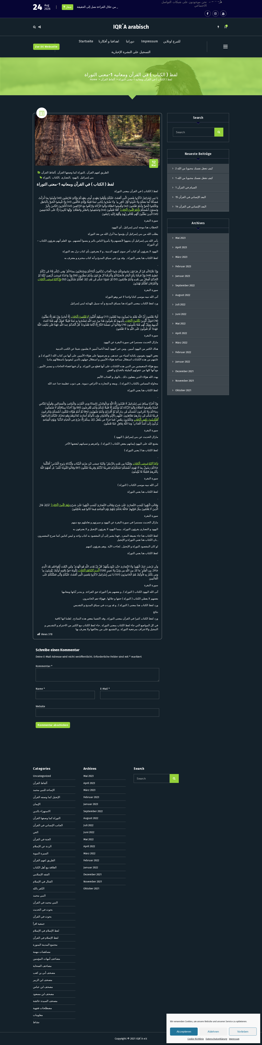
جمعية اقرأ (39, 923)
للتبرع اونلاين (171, 41)
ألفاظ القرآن (108, 79)
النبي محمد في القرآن (45, 902)
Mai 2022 (180, 323)
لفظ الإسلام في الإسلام (46, 930)
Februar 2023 (183, 266)
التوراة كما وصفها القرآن (71, 172)
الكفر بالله (38, 888)
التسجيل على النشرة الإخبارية (130, 52)
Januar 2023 (182, 276)
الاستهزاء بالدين (41, 811)
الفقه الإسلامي (41, 874)
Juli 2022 (180, 304)
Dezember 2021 (184, 371)
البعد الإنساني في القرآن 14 (190, 206)
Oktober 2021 (183, 390)
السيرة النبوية (40, 853)
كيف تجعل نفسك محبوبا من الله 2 (194, 168)
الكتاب (55, 177)
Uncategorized (42, 776)
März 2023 (181, 257)
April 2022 (181, 333)
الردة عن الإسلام (42, 846)
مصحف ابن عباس (43, 987)
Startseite (86, 41)
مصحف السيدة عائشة (45, 1001)
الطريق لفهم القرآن (98, 172)
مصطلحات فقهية (42, 1008)
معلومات (38, 1015)
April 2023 (181, 247)
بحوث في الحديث (43, 909)
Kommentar (44, 666)
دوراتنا (130, 41)
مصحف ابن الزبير (42, 980)
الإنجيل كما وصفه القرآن (46, 797)
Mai (153, 163)
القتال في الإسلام (43, 881)
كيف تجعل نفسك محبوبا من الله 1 (194, 178)
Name (40, 688)
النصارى (65, 177)
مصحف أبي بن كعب (44, 972)
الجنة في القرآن (42, 839)
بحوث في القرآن (42, 916)
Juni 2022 (180, 314)
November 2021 (184, 380)
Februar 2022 (183, 352)
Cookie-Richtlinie (195, 1039)
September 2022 (185, 285)
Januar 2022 (182, 361)
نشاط (36, 1022)
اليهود (75, 177)
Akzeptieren (184, 1031)
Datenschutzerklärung (216, 1039)
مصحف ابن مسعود (43, 994)
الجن (35, 832)
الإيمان (36, 804)
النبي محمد (39, 895)
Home (93, 79)
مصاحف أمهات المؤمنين (46, 958)
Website (40, 706)
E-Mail (105, 688)
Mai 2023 (180, 237)
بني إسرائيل (87, 177)
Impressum (234, 1039)
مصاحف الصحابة (42, 966)
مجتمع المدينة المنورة (45, 944)
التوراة (46, 177)
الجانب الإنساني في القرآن (48, 825)
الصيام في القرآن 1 (186, 187)
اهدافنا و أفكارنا (109, 41)
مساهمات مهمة (41, 951)
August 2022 (182, 295)
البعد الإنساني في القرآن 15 (190, 197)
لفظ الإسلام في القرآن (45, 937)
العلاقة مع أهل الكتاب (44, 867)
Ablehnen (213, 1031)
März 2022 (181, 342)
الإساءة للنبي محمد (44, 790)
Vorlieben (242, 1031)
